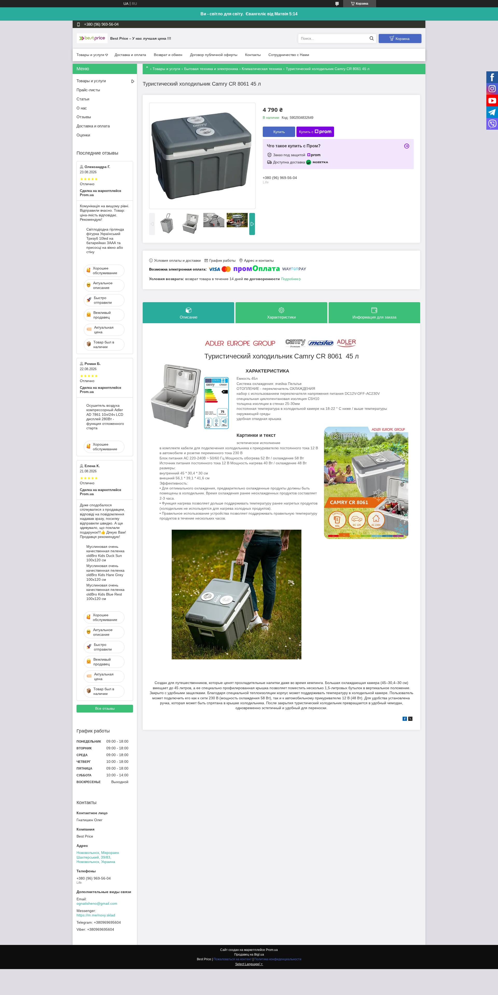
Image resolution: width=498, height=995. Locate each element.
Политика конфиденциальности (277, 959)
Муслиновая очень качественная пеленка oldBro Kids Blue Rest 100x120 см (105, 592)
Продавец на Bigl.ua (249, 954)
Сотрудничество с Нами (288, 55)
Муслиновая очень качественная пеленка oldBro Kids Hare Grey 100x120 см (105, 573)
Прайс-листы (88, 90)
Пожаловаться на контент (232, 959)
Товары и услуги (90, 55)
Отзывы (84, 117)
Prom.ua (272, 950)
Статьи (83, 99)
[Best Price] (92, 38)
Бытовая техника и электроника (211, 69)
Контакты (253, 55)
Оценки (83, 135)
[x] (410, 719)
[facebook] (405, 719)
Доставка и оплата (130, 55)
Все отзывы (105, 708)
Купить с (306, 132)
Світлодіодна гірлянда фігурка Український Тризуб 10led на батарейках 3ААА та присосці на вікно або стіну (105, 240)
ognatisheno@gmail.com (97, 903)
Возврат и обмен (168, 55)
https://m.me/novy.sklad (96, 915)
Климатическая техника (262, 69)
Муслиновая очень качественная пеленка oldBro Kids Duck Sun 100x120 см (105, 553)
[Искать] (371, 38)
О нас (82, 108)
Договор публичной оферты (213, 55)
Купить (279, 132)
